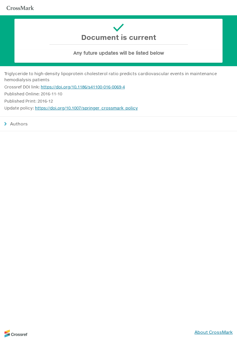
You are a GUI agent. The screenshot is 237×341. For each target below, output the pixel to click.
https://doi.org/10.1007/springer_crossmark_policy (86, 107)
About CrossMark (214, 332)
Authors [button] (19, 123)
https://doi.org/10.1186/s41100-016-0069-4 (83, 86)
